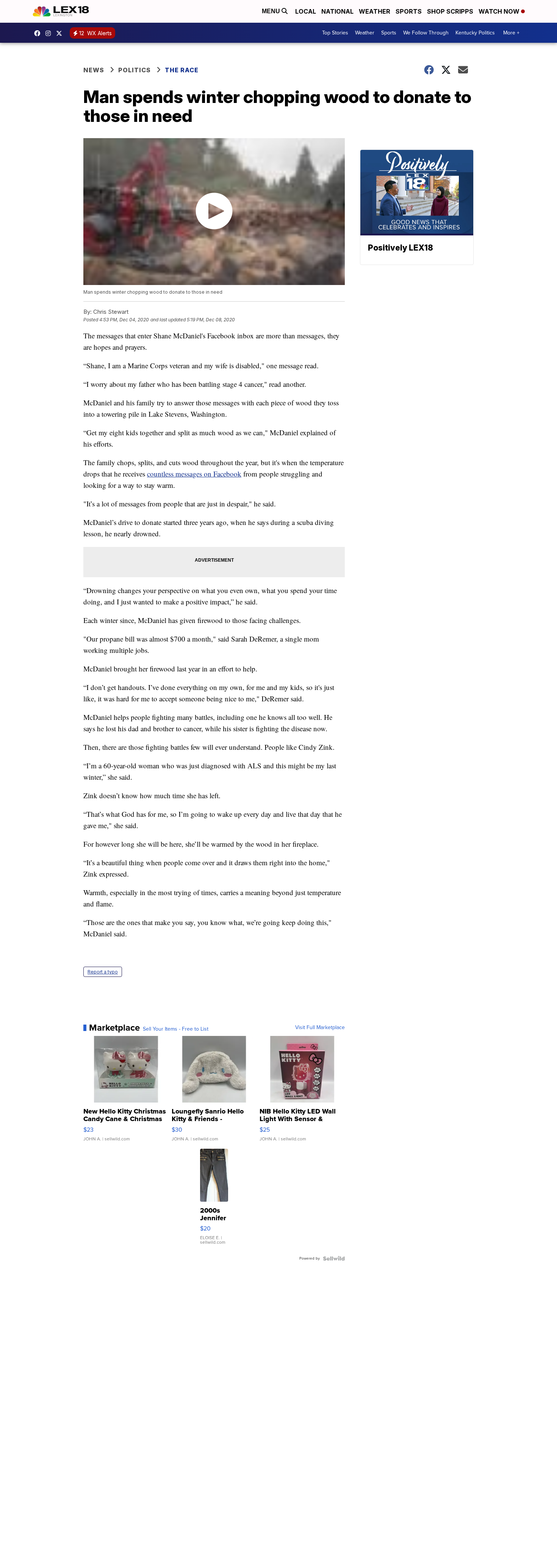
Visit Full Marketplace (320, 1027)
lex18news (61, 33)
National (337, 11)
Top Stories (335, 33)
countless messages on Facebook (194, 473)
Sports (409, 11)
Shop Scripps (450, 11)
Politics (134, 70)
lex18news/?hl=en (50, 33)
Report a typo (103, 972)
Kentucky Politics (475, 33)
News (93, 70)
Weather (374, 11)
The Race (182, 70)
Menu (272, 11)
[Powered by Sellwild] (334, 1258)
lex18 (39, 33)
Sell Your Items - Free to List (175, 1029)
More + (511, 33)
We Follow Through (426, 33)
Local (305, 11)
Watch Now (500, 11)
